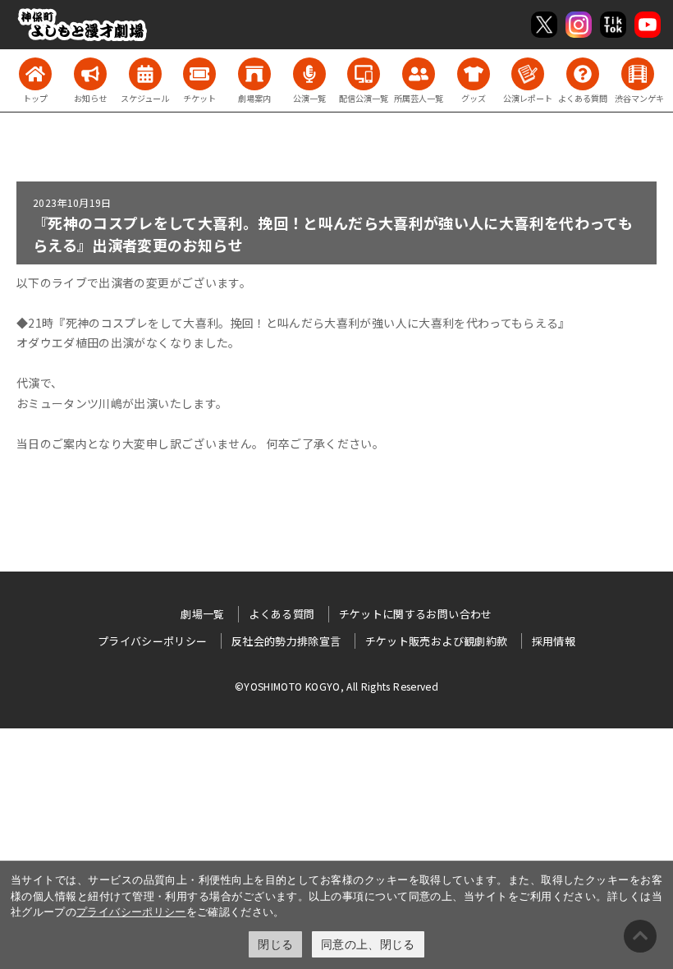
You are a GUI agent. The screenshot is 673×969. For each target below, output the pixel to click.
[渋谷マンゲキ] (637, 73)
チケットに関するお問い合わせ (415, 614)
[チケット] (199, 73)
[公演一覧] (309, 73)
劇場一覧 (202, 614)
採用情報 (553, 641)
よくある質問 (281, 614)
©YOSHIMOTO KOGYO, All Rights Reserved (336, 686)
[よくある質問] (582, 73)
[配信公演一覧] (363, 73)
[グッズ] (473, 73)
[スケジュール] (145, 73)
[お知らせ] (90, 73)
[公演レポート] (527, 73)
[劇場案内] (254, 73)
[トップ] (35, 73)
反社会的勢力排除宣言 (286, 641)
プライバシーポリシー (131, 911)
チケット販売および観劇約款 (436, 641)
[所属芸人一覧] (418, 73)
